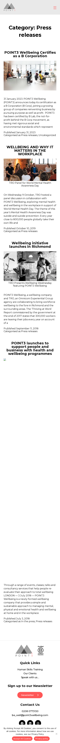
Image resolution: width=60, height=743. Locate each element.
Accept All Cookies (22, 738)
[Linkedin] (30, 723)
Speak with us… (30, 677)
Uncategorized (47, 135)
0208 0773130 (30, 711)
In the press (28, 621)
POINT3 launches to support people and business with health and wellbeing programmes (30, 348)
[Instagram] (38, 723)
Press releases (29, 135)
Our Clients (30, 673)
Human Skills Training (30, 669)
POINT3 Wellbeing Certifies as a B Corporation (30, 54)
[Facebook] (22, 723)
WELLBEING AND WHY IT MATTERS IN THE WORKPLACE (30, 150)
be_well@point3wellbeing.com (30, 715)
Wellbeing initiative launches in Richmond (30, 245)
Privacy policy (41, 738)
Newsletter (27, 695)
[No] (56, 733)
